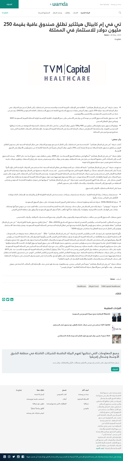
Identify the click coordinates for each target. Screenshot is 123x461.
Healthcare (81, 286)
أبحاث (64, 399)
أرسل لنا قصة (39, 394)
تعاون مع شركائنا (38, 403)
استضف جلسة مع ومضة (35, 399)
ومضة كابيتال (57, 12)
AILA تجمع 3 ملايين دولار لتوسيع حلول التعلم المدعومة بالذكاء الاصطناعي (84, 335)
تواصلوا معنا (104, 4)
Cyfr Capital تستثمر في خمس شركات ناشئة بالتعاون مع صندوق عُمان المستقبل (81, 324)
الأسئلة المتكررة (83, 399)
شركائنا (86, 403)
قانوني (86, 408)
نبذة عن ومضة (116, 4)
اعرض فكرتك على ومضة (35, 413)
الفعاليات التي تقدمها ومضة (56, 403)
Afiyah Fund (93, 286)
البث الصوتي (61, 394)
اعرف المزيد (100, 448)
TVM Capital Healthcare (110, 286)
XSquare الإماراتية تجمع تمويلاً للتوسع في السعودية (91, 313)
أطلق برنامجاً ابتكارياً (37, 408)
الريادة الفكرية (85, 12)
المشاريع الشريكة (44, 12)
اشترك (9, 4)
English (5, 13)
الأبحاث (75, 12)
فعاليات (67, 12)
